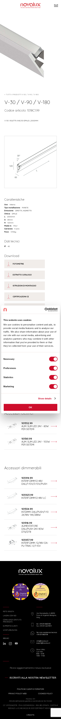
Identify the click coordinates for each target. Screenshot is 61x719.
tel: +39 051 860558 (43, 624)
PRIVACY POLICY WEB (17, 693)
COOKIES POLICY (45, 693)
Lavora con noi (9, 616)
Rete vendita (8, 611)
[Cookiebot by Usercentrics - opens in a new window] (45, 310)
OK (30, 407)
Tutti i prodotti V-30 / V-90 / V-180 (22, 95)
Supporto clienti (10, 626)
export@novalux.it (43, 643)
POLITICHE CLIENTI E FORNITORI (30, 689)
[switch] (53, 368)
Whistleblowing (10, 630)
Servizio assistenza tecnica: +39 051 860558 (46, 633)
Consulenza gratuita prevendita (12, 621)
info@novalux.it (42, 641)
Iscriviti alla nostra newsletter (33, 677)
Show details (45, 398)
